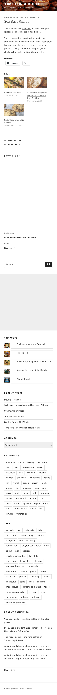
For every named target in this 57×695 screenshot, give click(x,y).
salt (17, 144)
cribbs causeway (27, 540)
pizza (26, 493)
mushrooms (40, 488)
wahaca (24, 597)
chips (32, 535)
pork (34, 493)
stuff (8, 508)
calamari (31, 472)
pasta (17, 493)
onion (24, 571)
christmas (35, 478)
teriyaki (32, 592)
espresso (27, 551)
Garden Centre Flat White (16, 422)
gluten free (11, 561)
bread (40, 467)
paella (33, 571)
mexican (27, 488)
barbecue (42, 462)
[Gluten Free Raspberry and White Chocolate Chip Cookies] (37, 82)
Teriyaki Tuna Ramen (14, 416)
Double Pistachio (12, 400)
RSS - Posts (9, 670)
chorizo (41, 535)
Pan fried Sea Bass (12, 92)
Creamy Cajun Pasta (14, 411)
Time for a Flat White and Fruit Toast (22, 428)
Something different (14, 640)
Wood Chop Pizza (25, 379)
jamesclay (35, 18)
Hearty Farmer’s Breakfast (17, 631)
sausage (41, 582)
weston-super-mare (15, 602)
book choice (28, 467)
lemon (9, 488)
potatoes (44, 493)
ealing (9, 551)
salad (17, 503)
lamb (44, 483)
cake (23, 535)
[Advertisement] (28, 302)
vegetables (21, 514)
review (32, 498)
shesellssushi (12, 587)
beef (8, 467)
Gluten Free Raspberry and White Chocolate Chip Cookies (37, 95)
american (10, 462)
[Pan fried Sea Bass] (14, 82)
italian (35, 483)
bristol (41, 530)
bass (11, 144)
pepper (22, 576)
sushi (33, 508)
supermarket (20, 508)
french (16, 483)
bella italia (29, 530)
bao (19, 530)
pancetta (44, 571)
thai (41, 508)
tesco (42, 592)
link (17, 488)
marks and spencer (15, 566)
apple (21, 462)
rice (41, 498)
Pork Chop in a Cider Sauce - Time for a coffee (26, 628)
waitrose (35, 597)
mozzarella (33, 566)
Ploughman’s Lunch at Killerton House (32, 649)
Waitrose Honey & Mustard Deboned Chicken (26, 405)
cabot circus (12, 535)
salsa (31, 582)
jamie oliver (26, 561)
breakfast (10, 472)
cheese (42, 472)
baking (30, 462)
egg (17, 551)
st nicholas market (32, 587)
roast (8, 503)
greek (26, 483)
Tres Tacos (22, 353)
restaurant (20, 498)
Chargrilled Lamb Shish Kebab (32, 370)
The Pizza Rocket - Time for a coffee (21, 637)
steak (46, 503)
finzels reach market (15, 556)
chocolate (22, 478)
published (26, 28)
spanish (27, 503)
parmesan (10, 576)
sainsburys (11, 582)
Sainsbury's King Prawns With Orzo (34, 361)
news (8, 493)
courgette (10, 540)
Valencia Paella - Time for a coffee (20, 619)
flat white (33, 556)
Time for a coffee (23, 4)
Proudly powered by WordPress (18, 688)
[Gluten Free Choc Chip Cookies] (14, 110)
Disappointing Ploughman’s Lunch (30, 658)
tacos (47, 587)
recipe (18, 140)
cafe (21, 472)
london (38, 561)
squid (37, 503)
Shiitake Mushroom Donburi (31, 344)
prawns (46, 576)
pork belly (34, 576)
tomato (9, 514)
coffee (47, 478)
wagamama (11, 597)
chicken (9, 478)
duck (46, 545)
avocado (10, 530)
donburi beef (12, 545)
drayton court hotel (31, 545)
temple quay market (15, 592)
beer (16, 467)
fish (10, 140)
